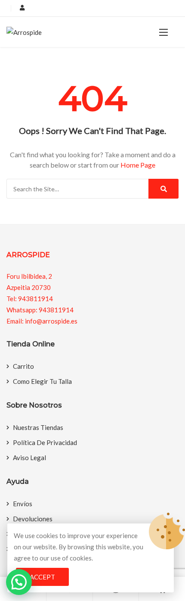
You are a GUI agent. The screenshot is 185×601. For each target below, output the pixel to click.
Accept (42, 577)
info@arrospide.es (51, 321)
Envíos (22, 504)
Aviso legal (29, 457)
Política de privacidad (45, 442)
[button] (163, 32)
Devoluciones (32, 519)
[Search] (163, 189)
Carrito (23, 366)
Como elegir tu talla (42, 381)
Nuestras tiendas (38, 427)
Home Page (137, 165)
